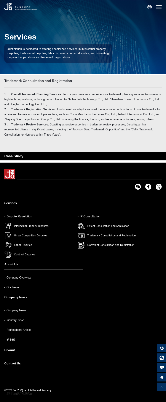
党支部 (10, 339)
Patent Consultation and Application (108, 226)
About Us (11, 264)
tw (159, 187)
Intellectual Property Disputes (31, 226)
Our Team (12, 287)
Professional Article (18, 329)
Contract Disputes (24, 254)
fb (148, 187)
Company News (15, 297)
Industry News (15, 320)
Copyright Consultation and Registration (110, 245)
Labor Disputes (23, 245)
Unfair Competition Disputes (30, 235)
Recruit (9, 350)
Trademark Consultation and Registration (111, 235)
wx (138, 187)
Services (10, 203)
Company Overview (18, 277)
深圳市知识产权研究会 (19, 393)
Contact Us (12, 363)
